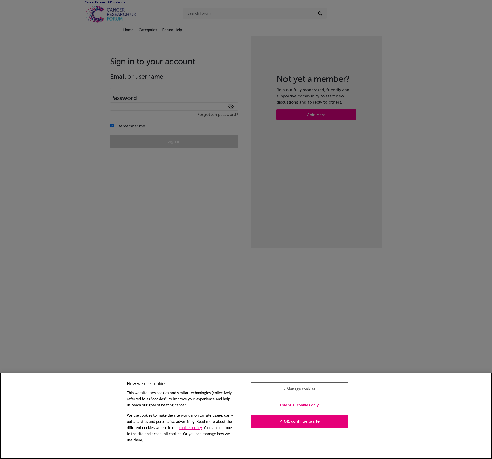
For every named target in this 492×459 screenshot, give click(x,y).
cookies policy (190, 428)
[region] (246, 416)
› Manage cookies (299, 389)
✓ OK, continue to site (299, 422)
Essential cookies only (299, 405)
